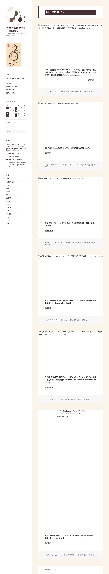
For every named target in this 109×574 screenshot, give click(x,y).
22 (8, 116)
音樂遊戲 (8, 220)
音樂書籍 (8, 214)
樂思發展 (8, 198)
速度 (88, 242)
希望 (75, 242)
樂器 (7, 195)
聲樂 (79, 242)
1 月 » (13, 122)
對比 (74, 555)
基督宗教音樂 (10, 182)
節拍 (84, 555)
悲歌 (84, 165)
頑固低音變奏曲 (78, 399)
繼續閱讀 (92, 80)
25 (16, 116)
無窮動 (71, 320)
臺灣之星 (8, 207)
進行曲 (93, 242)
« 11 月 (8, 122)
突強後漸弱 (79, 555)
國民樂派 (79, 165)
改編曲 (84, 92)
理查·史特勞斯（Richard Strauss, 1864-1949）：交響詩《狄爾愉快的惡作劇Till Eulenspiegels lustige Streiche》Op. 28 (16, 147)
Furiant (73, 165)
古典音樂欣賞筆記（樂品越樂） (16, 29)
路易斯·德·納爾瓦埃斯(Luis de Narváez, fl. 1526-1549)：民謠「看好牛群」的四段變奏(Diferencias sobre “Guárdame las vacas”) (70, 379)
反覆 (80, 92)
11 (16, 110)
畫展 (7, 204)
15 (8, 113)
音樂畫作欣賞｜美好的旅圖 (14, 159)
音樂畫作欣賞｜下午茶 (12, 153)
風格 (7, 223)
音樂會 (8, 217)
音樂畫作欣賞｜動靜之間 (13, 156)
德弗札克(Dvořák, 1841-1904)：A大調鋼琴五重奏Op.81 (67, 148)
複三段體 (76, 320)
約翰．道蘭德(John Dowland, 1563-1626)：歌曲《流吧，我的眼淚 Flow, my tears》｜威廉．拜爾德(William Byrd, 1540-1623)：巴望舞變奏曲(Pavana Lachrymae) (70, 72)
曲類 (7, 188)
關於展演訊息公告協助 (12, 86)
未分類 (8, 191)
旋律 (7, 185)
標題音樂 (8, 201)
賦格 (85, 242)
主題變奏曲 (75, 92)
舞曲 (7, 211)
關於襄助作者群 (10, 93)
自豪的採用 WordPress (51, 570)
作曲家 (8, 179)
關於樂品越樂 (10, 90)
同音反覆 (70, 555)
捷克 (88, 165)
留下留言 (91, 92)
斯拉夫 (93, 165)
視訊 (47, 92)
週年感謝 (8, 83)
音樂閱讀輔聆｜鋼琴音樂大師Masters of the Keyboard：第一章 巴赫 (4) (16, 165)
